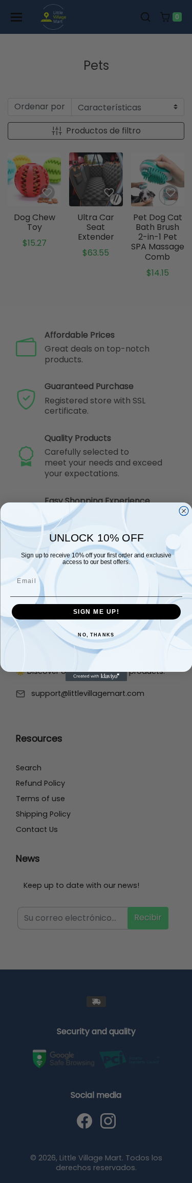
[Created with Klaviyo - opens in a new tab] (96, 676)
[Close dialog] (183, 510)
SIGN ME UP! (96, 611)
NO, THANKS (96, 635)
